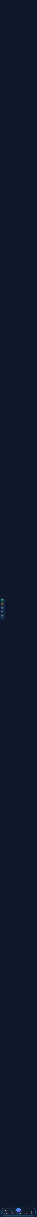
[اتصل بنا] (2, 604)
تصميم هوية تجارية (18, 1125)
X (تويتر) (18, 1149)
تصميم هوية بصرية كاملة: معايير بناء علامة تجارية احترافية (21, 952)
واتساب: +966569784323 (18, 1146)
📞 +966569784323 (18, 1169)
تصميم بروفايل (17, 103)
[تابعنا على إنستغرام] (2, 612)
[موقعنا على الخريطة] (2, 608)
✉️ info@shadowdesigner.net (18, 1172)
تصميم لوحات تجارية (18, 1130)
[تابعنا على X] (2, 616)
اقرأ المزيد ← (28, 972)
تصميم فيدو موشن (18, 1133)
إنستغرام (19, 1152)
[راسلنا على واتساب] (2, 600)
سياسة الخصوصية (18, 1135)
